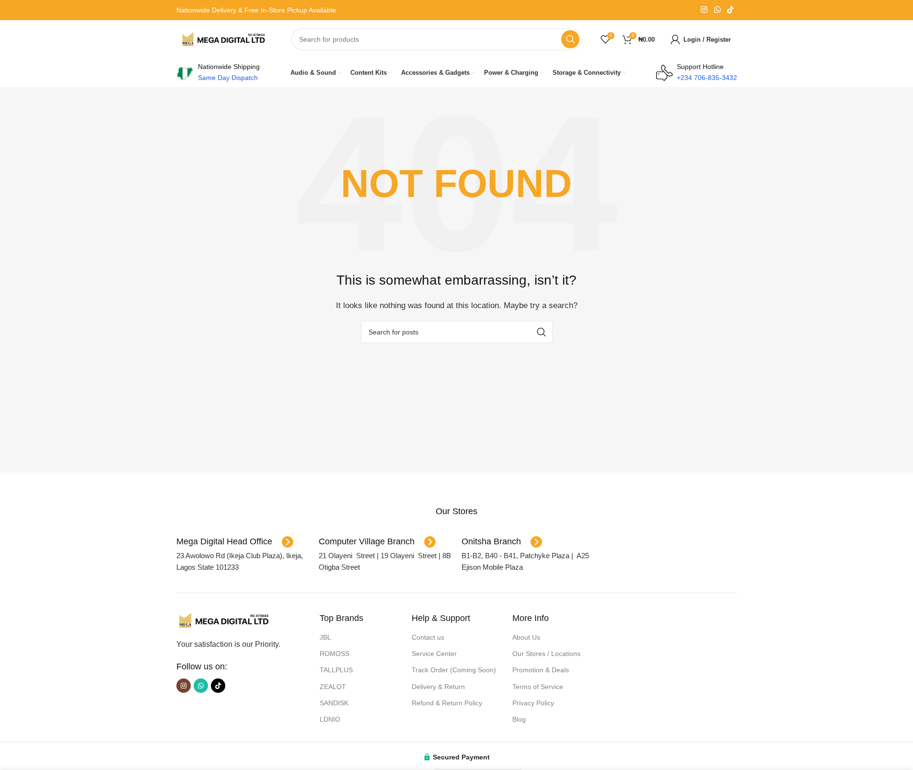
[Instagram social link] (704, 9)
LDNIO (330, 719)
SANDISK (334, 703)
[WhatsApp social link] (717, 9)
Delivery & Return (438, 686)
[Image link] (224, 620)
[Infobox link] (456, 511)
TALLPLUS (336, 670)
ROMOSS (334, 653)
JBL (325, 637)
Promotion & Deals (540, 670)
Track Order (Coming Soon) (454, 670)
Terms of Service (537, 686)
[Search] (570, 39)
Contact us (428, 637)
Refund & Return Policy (447, 703)
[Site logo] (224, 38)
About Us (526, 637)
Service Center (434, 653)
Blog (519, 719)
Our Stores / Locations (546, 653)
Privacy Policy (533, 703)
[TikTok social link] (730, 9)
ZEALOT (333, 686)
